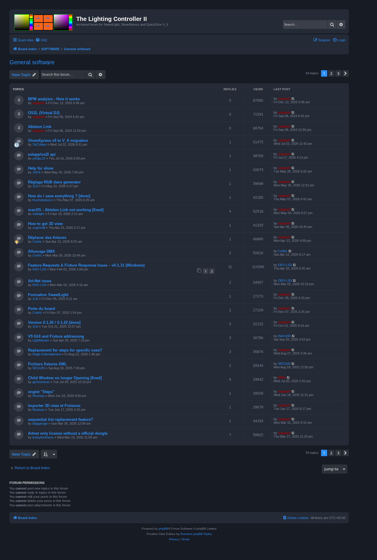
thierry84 (284, 336)
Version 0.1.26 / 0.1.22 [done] (54, 322)
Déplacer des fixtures (47, 237)
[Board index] (43, 21)
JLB (35, 186)
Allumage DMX (41, 251)
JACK (36, 172)
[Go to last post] (293, 98)
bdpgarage (40, 423)
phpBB (163, 528)
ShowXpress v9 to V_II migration (58, 140)
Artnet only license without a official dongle (68, 433)
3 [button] (338, 73)
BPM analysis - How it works (54, 99)
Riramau (38, 396)
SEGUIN (38, 368)
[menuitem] (41, 40)
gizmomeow (40, 382)
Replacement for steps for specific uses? (65, 350)
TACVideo (39, 144)
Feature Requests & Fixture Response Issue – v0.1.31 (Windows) (86, 265)
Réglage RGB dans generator (54, 182)
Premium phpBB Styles (196, 534)
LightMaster (40, 340)
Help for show (40, 168)
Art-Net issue (39, 281)
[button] (345, 73)
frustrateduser (42, 200)
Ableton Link (39, 126)
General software (31, 62)
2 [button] (331, 73)
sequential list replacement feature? (60, 419)
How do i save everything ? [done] (59, 196)
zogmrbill (38, 227)
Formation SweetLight (48, 295)
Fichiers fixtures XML (47, 364)
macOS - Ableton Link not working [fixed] (65, 210)
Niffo (282, 377)
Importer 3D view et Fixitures (54, 405)
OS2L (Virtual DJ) (43, 113)
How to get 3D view (45, 223)
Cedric (37, 241)
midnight (38, 214)
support (38, 103)
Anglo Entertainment (46, 354)
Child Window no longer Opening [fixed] (65, 378)
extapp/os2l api (42, 154)
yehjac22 (38, 158)
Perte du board (41, 308)
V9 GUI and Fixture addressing (56, 336)
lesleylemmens (43, 437)
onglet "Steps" (41, 392)
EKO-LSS (39, 269)
